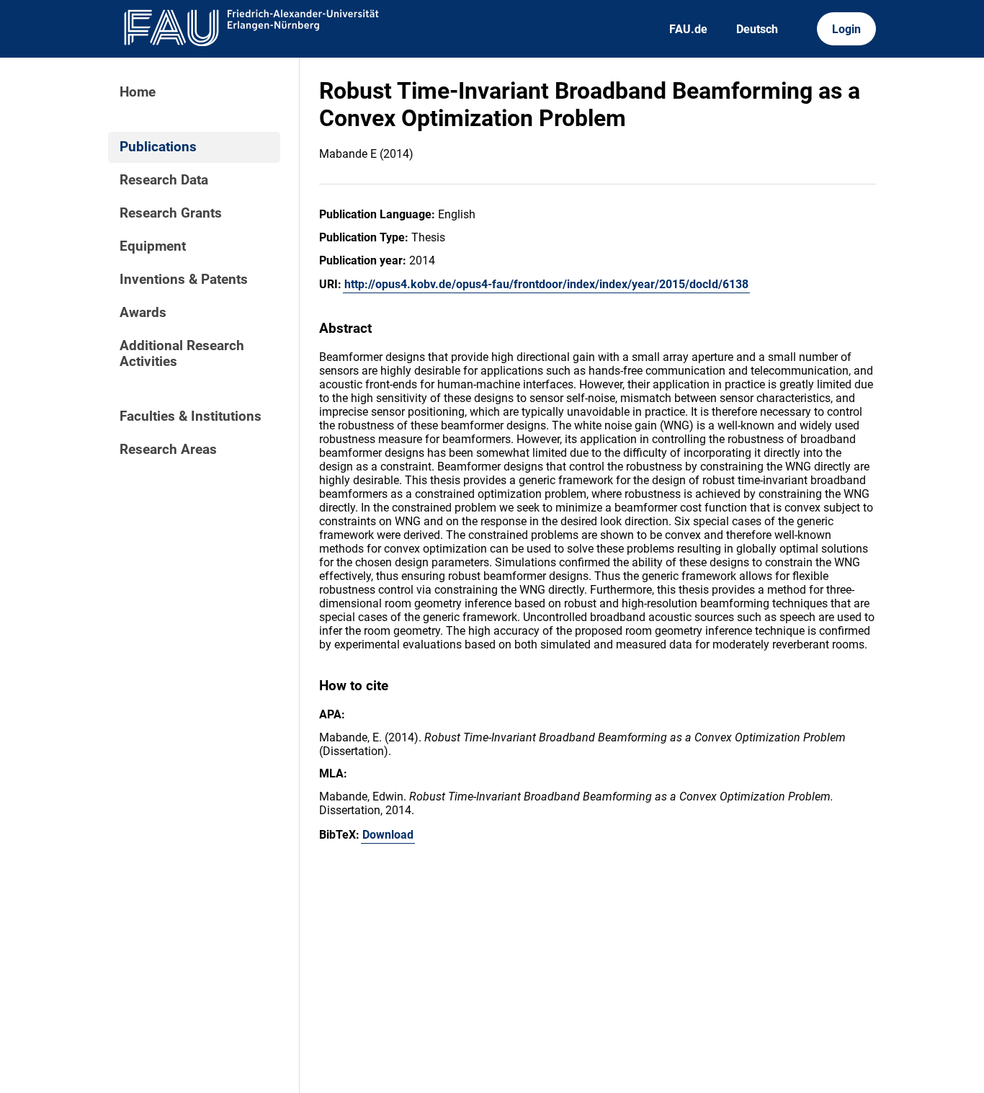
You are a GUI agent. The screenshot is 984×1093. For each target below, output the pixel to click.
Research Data (164, 180)
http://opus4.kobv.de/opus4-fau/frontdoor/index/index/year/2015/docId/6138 (546, 284)
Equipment (153, 246)
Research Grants (171, 213)
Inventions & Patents (184, 279)
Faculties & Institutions (190, 416)
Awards (143, 313)
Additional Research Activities (182, 354)
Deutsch (757, 29)
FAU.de (688, 29)
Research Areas (168, 450)
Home (138, 92)
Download (387, 835)
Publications (158, 147)
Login (846, 29)
